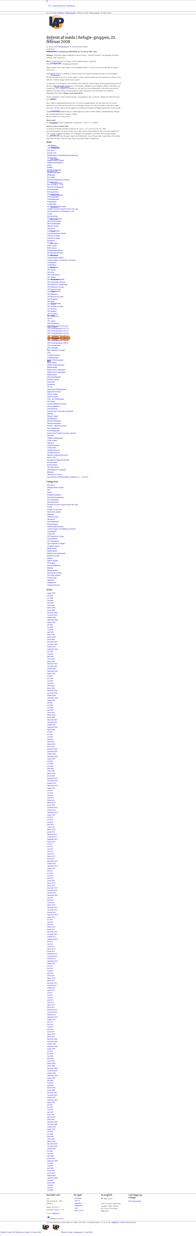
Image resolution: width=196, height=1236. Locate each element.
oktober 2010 (51, 1014)
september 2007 (52, 1100)
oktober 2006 (51, 1127)
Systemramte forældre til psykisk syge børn (61, 433)
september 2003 (52, 1178)
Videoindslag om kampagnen (56, 470)
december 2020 (52, 749)
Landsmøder (51, 267)
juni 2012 (50, 968)
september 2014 (52, 915)
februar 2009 (51, 1063)
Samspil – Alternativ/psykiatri (56, 426)
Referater (50, 413)
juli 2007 (50, 1105)
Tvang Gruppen (52, 440)
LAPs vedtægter (52, 348)
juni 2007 (50, 1107)
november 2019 (52, 781)
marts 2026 (51, 605)
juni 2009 (50, 1053)
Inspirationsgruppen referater (56, 233)
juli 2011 (50, 993)
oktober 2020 (51, 754)
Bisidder (50, 167)
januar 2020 (51, 776)
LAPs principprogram (54, 345)
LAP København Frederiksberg (57, 284)
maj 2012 (50, 971)
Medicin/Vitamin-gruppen (55, 360)
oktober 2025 (51, 617)
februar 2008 (51, 1088)
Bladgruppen (51, 175)
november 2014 (52, 910)
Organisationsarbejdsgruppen (56, 389)
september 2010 (52, 1017)
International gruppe (53, 236)
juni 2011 (50, 995)
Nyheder (50, 558)
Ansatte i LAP (51, 153)
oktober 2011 (51, 988)
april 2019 (50, 798)
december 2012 (52, 953)
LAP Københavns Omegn (55, 287)
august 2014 (51, 917)
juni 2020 (50, 763)
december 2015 (52, 888)
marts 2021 (51, 742)
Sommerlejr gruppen (53, 575)
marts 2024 (51, 659)
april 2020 (50, 768)
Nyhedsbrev (51, 384)
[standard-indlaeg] (57, 34)
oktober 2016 (51, 863)
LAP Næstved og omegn (55, 296)
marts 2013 (51, 946)
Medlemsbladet (52, 367)
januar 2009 (51, 1066)
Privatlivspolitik (52, 462)
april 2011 (50, 1000)
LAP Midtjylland (52, 294)
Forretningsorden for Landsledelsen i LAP (60, 211)
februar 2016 (51, 883)
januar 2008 (51, 1090)
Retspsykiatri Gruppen (54, 573)
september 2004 (52, 1161)
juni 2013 (50, 941)
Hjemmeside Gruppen (54, 221)
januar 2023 (51, 688)
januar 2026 (51, 610)
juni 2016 (50, 873)
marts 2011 (51, 1002)
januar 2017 (51, 859)
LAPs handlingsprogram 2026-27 (58, 343)
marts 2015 (51, 902)
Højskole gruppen (53, 517)
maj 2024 (50, 654)
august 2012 (51, 963)
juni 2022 (50, 705)
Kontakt (49, 243)
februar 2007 (51, 1117)
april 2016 (50, 878)
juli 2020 (50, 761)
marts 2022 (51, 712)
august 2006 (51, 1129)
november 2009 (52, 1041)
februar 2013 (51, 949)
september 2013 (52, 939)
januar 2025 (51, 639)
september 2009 (52, 1046)
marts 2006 (51, 1139)
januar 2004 (51, 1173)
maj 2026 (50, 600)
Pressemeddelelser (53, 406)
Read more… (105, 1211)
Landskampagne (52, 255)
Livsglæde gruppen (53, 546)
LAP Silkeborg (52, 309)
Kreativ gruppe (52, 245)
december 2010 (52, 1010)
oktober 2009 (51, 1044)
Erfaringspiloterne (53, 192)
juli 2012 (50, 966)
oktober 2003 (51, 1175)
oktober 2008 (51, 1073)
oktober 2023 (51, 668)
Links (49, 353)
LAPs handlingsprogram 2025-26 (58, 340)
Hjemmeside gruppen (54, 512)
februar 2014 (51, 927)
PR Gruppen (51, 401)
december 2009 (52, 1039)
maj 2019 (50, 795)
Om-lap (49, 387)
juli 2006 (50, 1131)
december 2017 (52, 834)
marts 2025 (51, 634)
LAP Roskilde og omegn (55, 306)
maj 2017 (50, 849)
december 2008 (52, 1068)
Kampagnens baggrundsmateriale (58, 460)
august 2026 (51, 593)
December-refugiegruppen (55, 187)
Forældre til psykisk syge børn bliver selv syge (62, 209)
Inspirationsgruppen (53, 231)
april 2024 (50, 656)
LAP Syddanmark (53, 316)
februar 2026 (51, 608)
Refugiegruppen (52, 418)
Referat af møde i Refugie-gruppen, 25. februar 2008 (81, 39)
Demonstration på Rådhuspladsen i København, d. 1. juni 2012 (67, 477)
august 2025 (51, 622)
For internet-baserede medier (56, 206)
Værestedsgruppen (53, 445)
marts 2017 (51, 854)
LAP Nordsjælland (53, 148)
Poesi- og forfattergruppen (55, 399)
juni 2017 (50, 846)
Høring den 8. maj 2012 (54, 474)
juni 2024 (50, 651)
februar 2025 (51, 637)
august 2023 (51, 673)
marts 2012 (51, 975)
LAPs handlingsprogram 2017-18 (58, 328)
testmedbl (50, 435)
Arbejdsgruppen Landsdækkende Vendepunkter (62, 155)
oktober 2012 (51, 958)
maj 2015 (50, 898)
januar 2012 (51, 980)
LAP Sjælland (51, 311)
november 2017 (52, 837)
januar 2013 (51, 951)
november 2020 (52, 751)
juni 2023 (50, 678)
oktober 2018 (51, 810)
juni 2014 (50, 919)
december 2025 (52, 612)
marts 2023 (51, 686)
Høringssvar (51, 228)
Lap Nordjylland (52, 538)
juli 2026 (50, 595)
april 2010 (50, 1029)
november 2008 (52, 1070)
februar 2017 (51, 856)
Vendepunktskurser (53, 450)
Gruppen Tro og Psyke (54, 219)
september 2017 (52, 839)
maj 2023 (50, 681)
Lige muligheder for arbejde (56, 350)
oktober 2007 (51, 1097)
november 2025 (52, 615)
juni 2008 (50, 1080)
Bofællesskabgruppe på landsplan (58, 180)
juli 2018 (50, 817)
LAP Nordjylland (52, 299)
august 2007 (51, 1102)
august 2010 (51, 1019)
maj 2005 (50, 1153)
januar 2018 (51, 832)
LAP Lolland (51, 292)
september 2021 (52, 727)
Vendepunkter (51, 447)
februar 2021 (51, 744)
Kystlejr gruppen (52, 524)
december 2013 (52, 932)
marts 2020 (51, 771)
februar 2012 (51, 978)
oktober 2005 (51, 1149)
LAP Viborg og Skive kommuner (57, 326)
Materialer (50, 472)
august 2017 (51, 842)
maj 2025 (50, 629)
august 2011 (51, 990)
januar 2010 (51, 1036)
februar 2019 (51, 802)
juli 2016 (50, 871)
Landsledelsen (52, 262)
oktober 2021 (51, 725)
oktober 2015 (51, 893)
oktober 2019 (51, 783)
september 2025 (52, 620)
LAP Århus (50, 272)
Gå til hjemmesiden (134, 1201)
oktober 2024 (51, 646)
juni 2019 (50, 793)
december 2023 (52, 664)
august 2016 (51, 868)
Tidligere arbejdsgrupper (55, 438)
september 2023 (52, 671)
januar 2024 (51, 661)
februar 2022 (51, 715)
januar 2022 (51, 717)
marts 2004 (51, 1170)
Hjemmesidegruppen (54, 223)
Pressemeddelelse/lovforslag (56, 404)
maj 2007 (50, 1109)
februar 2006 (51, 1141)
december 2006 (52, 1122)
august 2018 (51, 815)
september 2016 (52, 866)
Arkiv (49, 490)
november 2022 (52, 693)
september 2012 (52, 961)
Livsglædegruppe (52, 357)
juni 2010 (50, 1024)
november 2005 (52, 1146)
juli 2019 (50, 790)
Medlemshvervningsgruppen (56, 370)
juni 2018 (50, 819)
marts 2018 (51, 827)
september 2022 (52, 698)
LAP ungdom (51, 321)
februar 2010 (51, 1034)
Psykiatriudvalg (52, 409)
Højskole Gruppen (53, 226)
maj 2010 (50, 1027)
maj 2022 (50, 707)
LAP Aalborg (51, 270)
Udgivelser (50, 443)
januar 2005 (51, 1158)
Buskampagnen (52, 465)
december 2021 (52, 720)
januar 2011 (51, 1007)
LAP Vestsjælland (53, 323)
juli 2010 (50, 1022)
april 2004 (50, 1168)
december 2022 (52, 690)
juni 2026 (50, 598)
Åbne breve (51, 150)
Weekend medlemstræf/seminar (57, 455)
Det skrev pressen (53, 467)
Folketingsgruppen (53, 197)
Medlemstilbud (52, 374)
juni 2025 (50, 627)
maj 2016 (50, 876)
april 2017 (50, 851)
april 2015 (50, 900)
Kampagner (51, 240)
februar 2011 (51, 1005)
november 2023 (52, 666)
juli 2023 (50, 676)
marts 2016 (51, 880)
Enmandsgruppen (53, 189)
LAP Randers (51, 304)
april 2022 (50, 710)
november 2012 (52, 956)
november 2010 (52, 1012)
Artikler (49, 165)
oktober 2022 (51, 695)
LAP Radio (50, 301)
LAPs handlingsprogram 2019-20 (58, 333)
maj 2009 (50, 1056)
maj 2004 (50, 1166)
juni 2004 (50, 1163)
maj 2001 (50, 1187)
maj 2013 (50, 944)
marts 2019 (51, 800)
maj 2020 (50, 766)
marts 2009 (51, 1061)
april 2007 (50, 1112)
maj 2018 (50, 822)
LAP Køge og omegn (54, 289)
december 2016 (52, 861)
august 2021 (51, 729)
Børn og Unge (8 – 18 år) (55, 184)
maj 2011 (50, 997)
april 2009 (50, 1058)
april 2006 (50, 1136)
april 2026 (50, 603)
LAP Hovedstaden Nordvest (56, 282)
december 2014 (52, 907)
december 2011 (52, 983)
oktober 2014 (51, 912)
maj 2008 (50, 1083)
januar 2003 (51, 1183)
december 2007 (52, 1092)
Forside (49, 214)
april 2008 (50, 1085)
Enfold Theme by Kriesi (128, 1222)
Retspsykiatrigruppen (54, 421)
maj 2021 (50, 737)
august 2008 (51, 1078)
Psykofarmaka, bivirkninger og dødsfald (60, 411)
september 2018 (52, 812)
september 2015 (52, 895)
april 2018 (50, 824)
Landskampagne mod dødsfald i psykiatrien (61, 260)
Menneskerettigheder (54, 377)
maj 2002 (50, 1185)
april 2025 (50, 632)
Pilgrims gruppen (52, 394)
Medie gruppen (52, 362)
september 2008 (52, 1075)
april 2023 (50, 683)
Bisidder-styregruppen (54, 170)
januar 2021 (51, 746)
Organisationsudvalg (54, 391)
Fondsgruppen (51, 201)
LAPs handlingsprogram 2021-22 (58, 335)
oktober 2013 (51, 936)
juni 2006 (50, 1134)
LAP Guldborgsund (53, 275)
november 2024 (52, 644)
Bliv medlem (51, 177)
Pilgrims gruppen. (53, 396)
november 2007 (52, 1095)
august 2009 (51, 1049)
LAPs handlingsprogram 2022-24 (58, 338)
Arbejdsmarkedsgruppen (55, 162)
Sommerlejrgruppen (53, 428)
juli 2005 (50, 1151)
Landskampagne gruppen (55, 257)
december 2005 (52, 1144)
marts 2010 (51, 1032)
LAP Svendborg (52, 314)
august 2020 (51, 759)
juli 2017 (50, 844)
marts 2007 (51, 1114)
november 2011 (52, 985)
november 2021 (52, 722)
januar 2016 (51, 885)
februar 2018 (51, 829)
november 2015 (52, 890)
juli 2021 (50, 732)
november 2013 (52, 934)
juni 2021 (50, 734)
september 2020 (52, 756)
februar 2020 (51, 773)
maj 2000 (50, 1190)
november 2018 (52, 807)
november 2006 (52, 1124)
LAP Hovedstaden (53, 279)
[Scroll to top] (0, 1235)
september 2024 (52, 649)
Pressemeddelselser (54, 565)
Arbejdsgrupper (52, 158)
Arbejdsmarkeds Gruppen (55, 160)
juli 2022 (50, 703)
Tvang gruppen (52, 578)
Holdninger (50, 514)
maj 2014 (50, 922)
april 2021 (50, 739)
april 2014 (50, 924)
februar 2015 (51, 905)
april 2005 (50, 1156)
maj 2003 (50, 1180)
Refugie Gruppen (52, 416)
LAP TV (49, 318)
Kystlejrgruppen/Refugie (55, 250)
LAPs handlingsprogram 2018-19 (58, 331)
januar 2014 (51, 929)
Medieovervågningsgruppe (55, 365)
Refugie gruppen (63, 47)
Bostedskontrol (52, 182)
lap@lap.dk (55, 1213)
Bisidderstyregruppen (54, 172)
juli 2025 (50, 625)
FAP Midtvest (52, 145)
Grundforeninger (52, 216)
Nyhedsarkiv (51, 382)
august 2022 (51, 700)
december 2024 (52, 642)
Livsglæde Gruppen (53, 355)
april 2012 (50, 973)
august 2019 (51, 788)
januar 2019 (51, 805)
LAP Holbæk (51, 277)
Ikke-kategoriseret (53, 521)
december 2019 (52, 778)
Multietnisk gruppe (53, 379)
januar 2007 (51, 1119)
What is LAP (51, 457)
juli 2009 (50, 1051)
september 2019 (52, 785)
